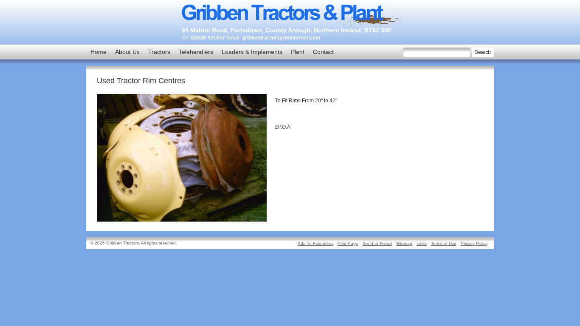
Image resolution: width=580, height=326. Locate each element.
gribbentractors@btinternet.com (281, 38)
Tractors (159, 51)
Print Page (348, 243)
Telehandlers (196, 51)
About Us (127, 51)
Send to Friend (377, 243)
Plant (297, 51)
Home (98, 51)
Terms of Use (443, 243)
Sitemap (404, 243)
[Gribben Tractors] (292, 25)
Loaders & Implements (252, 51)
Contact (323, 51)
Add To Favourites (315, 243)
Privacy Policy (474, 243)
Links (422, 243)
